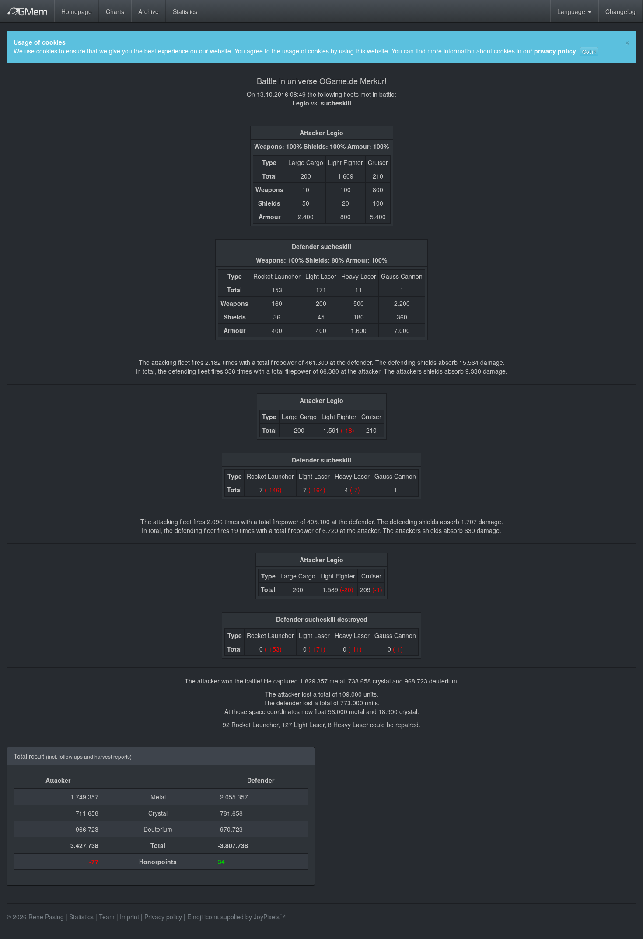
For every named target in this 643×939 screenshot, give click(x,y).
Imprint (129, 916)
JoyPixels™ (270, 916)
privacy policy (555, 50)
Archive (148, 11)
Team (107, 916)
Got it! (589, 51)
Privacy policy (163, 916)
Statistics (185, 11)
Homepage (76, 11)
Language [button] (572, 11)
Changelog (620, 11)
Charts (115, 11)
